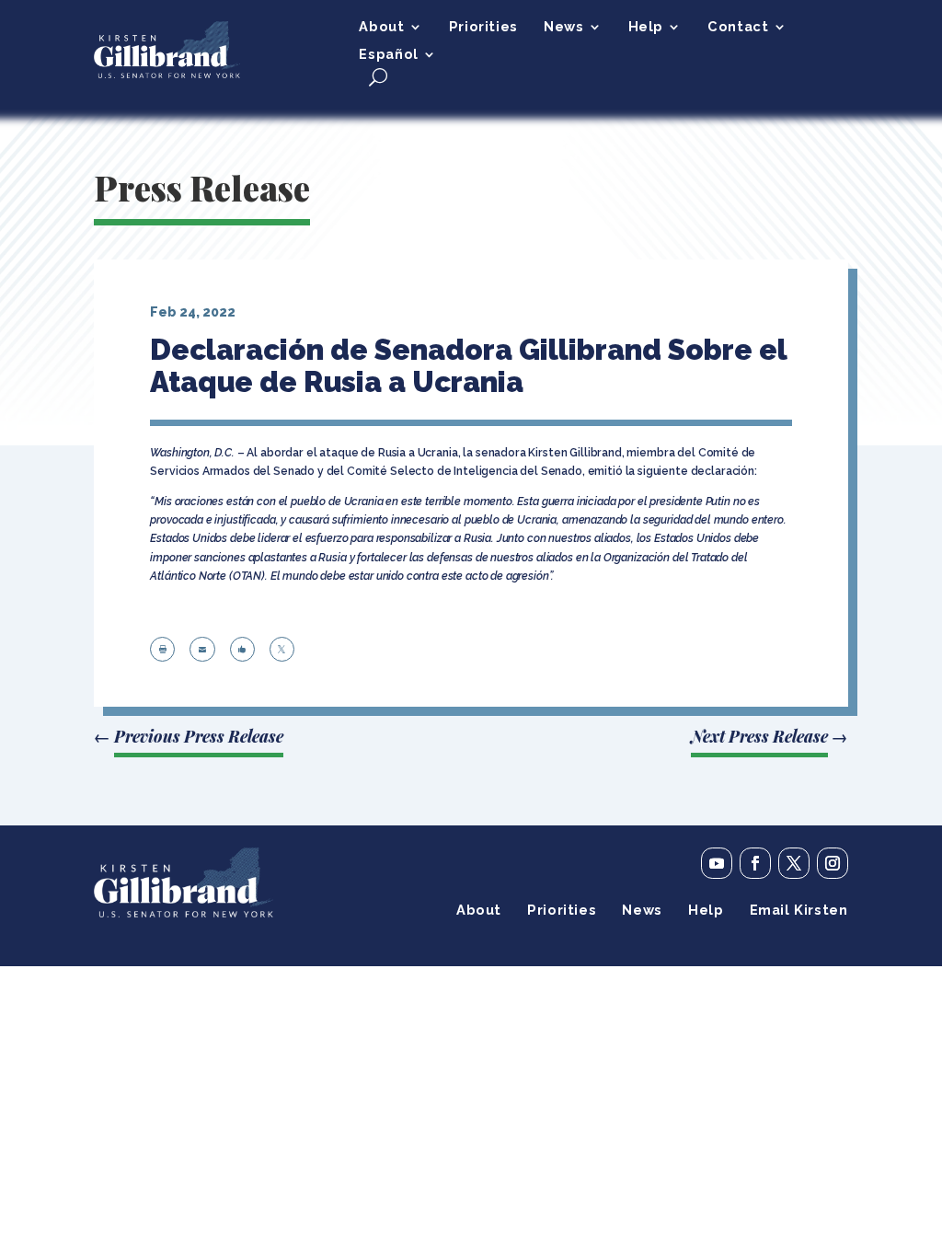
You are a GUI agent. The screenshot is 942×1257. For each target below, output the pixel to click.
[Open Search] (378, 77)
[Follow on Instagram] (832, 863)
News (563, 27)
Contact (737, 27)
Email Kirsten (799, 910)
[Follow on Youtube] (716, 863)
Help (645, 27)
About (381, 27)
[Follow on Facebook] (755, 863)
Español (388, 55)
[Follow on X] (794, 863)
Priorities (483, 27)
